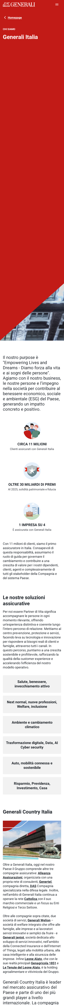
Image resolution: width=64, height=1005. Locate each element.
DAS (33, 886)
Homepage (15, 17)
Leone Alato (33, 959)
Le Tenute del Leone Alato (21, 967)
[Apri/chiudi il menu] (57, 4)
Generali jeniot (13, 937)
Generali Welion (39, 920)
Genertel (45, 882)
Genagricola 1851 (43, 963)
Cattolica (31, 899)
